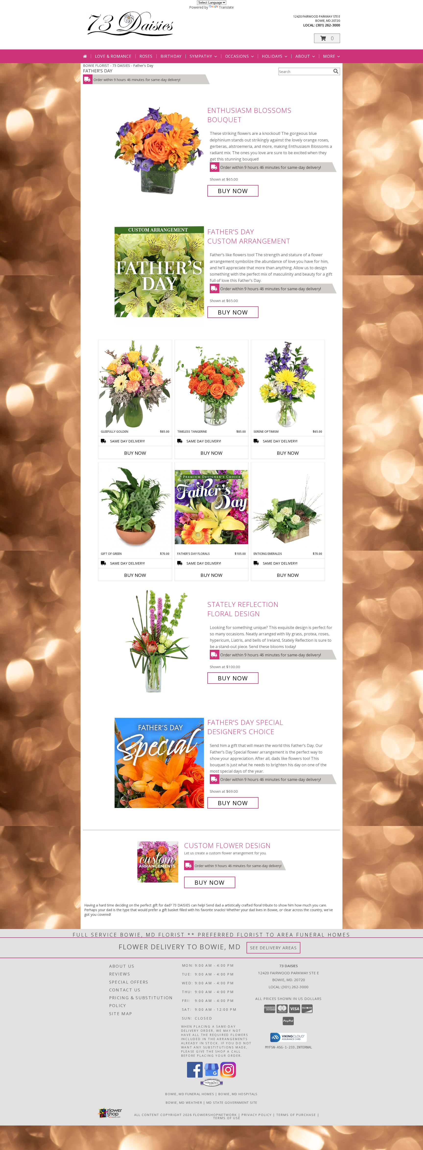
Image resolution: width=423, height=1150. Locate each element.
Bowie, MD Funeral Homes (189, 1094)
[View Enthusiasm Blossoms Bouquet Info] (160, 150)
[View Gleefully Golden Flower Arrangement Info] (135, 384)
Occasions (237, 56)
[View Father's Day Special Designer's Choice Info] (160, 762)
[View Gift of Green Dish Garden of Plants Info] (135, 506)
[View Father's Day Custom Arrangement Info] (160, 272)
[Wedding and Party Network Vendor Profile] (211, 1085)
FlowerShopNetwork (215, 1115)
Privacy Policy (257, 1115)
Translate (226, 7)
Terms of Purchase (296, 1115)
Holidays (272, 56)
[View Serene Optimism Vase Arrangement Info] (288, 384)
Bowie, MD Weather (184, 1102)
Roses (146, 56)
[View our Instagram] (228, 1076)
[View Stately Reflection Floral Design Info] (160, 641)
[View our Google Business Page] (211, 1076)
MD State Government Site (231, 1102)
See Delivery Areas (273, 948)
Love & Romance (113, 56)
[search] (336, 71)
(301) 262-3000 (328, 25)
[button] (327, 38)
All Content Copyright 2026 (163, 1115)
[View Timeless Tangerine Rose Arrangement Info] (211, 384)
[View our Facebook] (195, 1076)
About (302, 56)
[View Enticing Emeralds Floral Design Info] (288, 506)
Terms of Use (226, 1118)
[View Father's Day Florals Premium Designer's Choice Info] (211, 506)
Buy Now (233, 191)
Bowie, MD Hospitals (238, 1094)
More (329, 56)
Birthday (171, 56)
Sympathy (201, 56)
